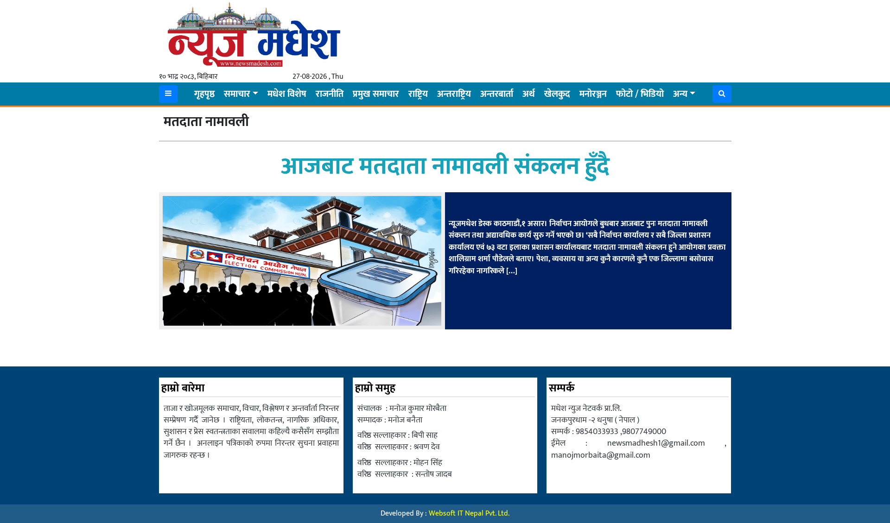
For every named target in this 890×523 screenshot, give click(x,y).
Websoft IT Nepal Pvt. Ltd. (469, 513)
